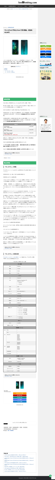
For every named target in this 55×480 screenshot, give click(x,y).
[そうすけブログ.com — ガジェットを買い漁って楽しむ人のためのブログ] (27, 2)
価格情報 (5, 68)
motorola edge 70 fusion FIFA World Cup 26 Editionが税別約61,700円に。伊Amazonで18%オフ (19, 464)
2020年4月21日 (11, 27)
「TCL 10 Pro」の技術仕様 (10, 72)
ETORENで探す (19, 397)
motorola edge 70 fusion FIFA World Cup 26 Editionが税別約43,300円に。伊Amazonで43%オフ (19, 458)
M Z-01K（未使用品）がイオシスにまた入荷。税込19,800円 (14, 469)
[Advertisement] (19, 18)
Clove (9, 157)
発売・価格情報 (10, 430)
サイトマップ (20, 6)
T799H (21, 427)
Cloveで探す (20, 399)
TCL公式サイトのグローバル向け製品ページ (11, 257)
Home (5, 6)
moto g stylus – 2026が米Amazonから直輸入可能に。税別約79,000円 (16, 456)
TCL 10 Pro (25, 427)
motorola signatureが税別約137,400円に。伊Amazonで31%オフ (15, 471)
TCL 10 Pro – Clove (8, 248)
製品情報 (5, 69)
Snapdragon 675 (15, 427)
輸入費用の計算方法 (12, 6)
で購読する (45, 46)
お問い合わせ (31, 6)
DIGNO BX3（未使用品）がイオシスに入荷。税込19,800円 (14, 466)
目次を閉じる (18, 66)
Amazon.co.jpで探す (19, 393)
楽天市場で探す (19, 395)
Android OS (6, 427)
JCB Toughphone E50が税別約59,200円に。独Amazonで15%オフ (15, 462)
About (26, 6)
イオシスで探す (19, 401)
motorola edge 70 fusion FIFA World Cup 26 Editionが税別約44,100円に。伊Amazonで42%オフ (19, 461)
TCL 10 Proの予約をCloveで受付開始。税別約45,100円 (18, 31)
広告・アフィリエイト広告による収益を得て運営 (19, 8)
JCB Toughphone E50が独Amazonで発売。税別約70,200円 (14, 468)
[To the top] (50, 476)
